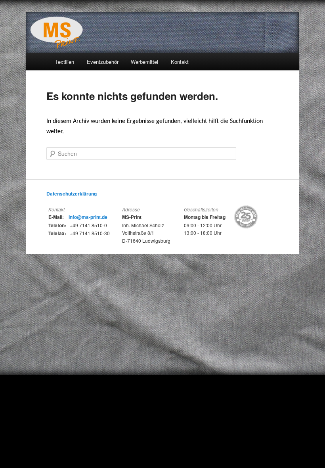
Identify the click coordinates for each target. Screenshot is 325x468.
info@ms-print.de (88, 217)
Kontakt (180, 61)
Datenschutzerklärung (71, 193)
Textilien (64, 61)
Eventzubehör (103, 61)
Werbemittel (144, 61)
